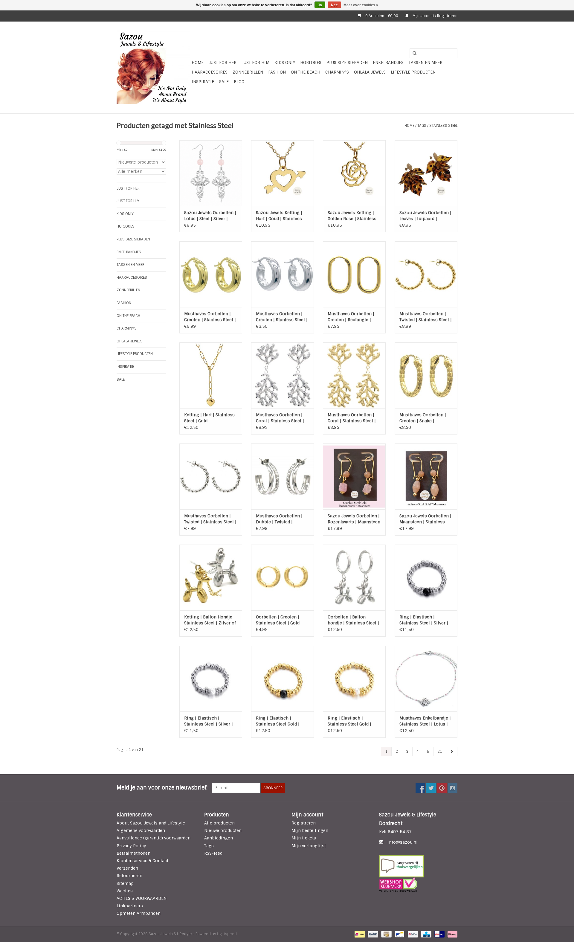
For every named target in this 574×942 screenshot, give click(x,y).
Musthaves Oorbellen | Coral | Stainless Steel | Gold (352, 418)
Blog (239, 81)
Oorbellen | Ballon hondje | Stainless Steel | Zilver (353, 620)
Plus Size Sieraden (347, 62)
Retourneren (129, 875)
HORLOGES (310, 62)
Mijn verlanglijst (308, 845)
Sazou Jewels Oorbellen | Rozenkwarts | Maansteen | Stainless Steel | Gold (354, 519)
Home (198, 62)
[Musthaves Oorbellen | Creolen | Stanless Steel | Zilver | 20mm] (282, 274)
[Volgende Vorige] (451, 751)
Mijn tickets (303, 838)
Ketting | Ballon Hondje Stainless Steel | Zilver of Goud (210, 620)
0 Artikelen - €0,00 (381, 15)
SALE (224, 81)
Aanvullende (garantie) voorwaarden (153, 838)
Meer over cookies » (361, 5)
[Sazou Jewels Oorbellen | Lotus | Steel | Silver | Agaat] (210, 173)
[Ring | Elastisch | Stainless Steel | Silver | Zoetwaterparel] (210, 678)
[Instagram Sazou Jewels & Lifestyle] (452, 788)
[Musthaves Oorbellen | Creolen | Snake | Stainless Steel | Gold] (426, 375)
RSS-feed (213, 853)
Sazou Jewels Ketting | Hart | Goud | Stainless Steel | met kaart (279, 216)
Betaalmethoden (133, 853)
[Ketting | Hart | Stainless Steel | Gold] (210, 375)
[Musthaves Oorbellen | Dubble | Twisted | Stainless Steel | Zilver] (282, 476)
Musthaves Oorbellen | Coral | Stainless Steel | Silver (280, 418)
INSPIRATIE (203, 81)
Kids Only (284, 62)
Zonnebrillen (248, 72)
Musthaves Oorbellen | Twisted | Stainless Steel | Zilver (210, 519)
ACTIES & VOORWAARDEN (142, 898)
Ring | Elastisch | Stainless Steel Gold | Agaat (278, 721)
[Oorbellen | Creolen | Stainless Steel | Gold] (282, 577)
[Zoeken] (413, 53)
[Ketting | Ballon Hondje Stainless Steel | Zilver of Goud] (210, 577)
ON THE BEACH (305, 72)
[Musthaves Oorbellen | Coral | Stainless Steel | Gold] (354, 375)
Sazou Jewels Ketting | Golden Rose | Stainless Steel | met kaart (352, 216)
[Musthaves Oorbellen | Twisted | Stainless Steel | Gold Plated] (426, 274)
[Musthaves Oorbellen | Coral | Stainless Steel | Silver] (282, 375)
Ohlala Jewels (370, 72)
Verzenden (127, 868)
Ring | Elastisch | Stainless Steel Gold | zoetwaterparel (349, 721)
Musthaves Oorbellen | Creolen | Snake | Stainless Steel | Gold (422, 418)
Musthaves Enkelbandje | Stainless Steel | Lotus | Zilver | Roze (425, 721)
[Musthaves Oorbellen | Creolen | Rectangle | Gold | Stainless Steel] (354, 274)
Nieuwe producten (223, 830)
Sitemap (125, 883)
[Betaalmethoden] (359, 934)
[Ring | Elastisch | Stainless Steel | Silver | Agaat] (426, 577)
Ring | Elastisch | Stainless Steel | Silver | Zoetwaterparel (208, 721)
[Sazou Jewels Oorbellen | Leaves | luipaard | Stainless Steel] (426, 173)
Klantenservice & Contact (142, 860)
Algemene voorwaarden (141, 830)
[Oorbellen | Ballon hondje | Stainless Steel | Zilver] (354, 577)
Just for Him (255, 62)
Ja (320, 5)
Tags (421, 125)
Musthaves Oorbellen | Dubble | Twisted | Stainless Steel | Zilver (279, 519)
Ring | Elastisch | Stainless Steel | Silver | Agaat (423, 620)
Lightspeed (227, 934)
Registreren (303, 823)
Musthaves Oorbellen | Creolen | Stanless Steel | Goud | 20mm (210, 317)
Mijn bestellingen (309, 830)
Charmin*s (337, 72)
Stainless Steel (443, 125)
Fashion (277, 72)
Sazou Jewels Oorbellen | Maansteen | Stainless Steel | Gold (425, 519)
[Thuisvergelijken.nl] (418, 866)
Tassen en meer (425, 62)
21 (439, 751)
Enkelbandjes (388, 62)
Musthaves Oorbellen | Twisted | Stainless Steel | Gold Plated (425, 317)
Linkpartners (130, 906)
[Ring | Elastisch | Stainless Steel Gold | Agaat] (282, 678)
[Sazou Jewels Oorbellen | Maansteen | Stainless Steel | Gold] (426, 476)
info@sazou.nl (402, 842)
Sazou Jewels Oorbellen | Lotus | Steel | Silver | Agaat (210, 216)
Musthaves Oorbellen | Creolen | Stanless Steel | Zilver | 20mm (282, 317)
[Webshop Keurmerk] (418, 884)
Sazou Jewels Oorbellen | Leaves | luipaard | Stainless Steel (425, 216)
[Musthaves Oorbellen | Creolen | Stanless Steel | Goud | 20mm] (210, 274)
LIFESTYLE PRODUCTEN (413, 72)
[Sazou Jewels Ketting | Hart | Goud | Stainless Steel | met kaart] (282, 173)
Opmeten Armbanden (139, 913)
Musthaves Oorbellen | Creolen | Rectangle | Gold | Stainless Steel (351, 317)
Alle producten (219, 823)
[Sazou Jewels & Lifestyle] (153, 67)
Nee (334, 5)
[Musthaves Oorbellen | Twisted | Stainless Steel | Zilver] (210, 476)
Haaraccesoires (210, 72)
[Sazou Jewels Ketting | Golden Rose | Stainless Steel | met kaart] (354, 173)
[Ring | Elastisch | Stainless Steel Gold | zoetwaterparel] (354, 678)
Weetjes (125, 891)
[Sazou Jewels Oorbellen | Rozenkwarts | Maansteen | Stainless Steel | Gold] (354, 476)
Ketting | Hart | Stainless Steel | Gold (209, 417)
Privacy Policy (131, 845)
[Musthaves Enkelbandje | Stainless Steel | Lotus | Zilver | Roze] (426, 678)
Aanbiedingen (218, 838)
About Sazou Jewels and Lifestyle (151, 823)
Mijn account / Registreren (434, 15)
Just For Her (222, 62)
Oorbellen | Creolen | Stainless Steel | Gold (278, 620)
